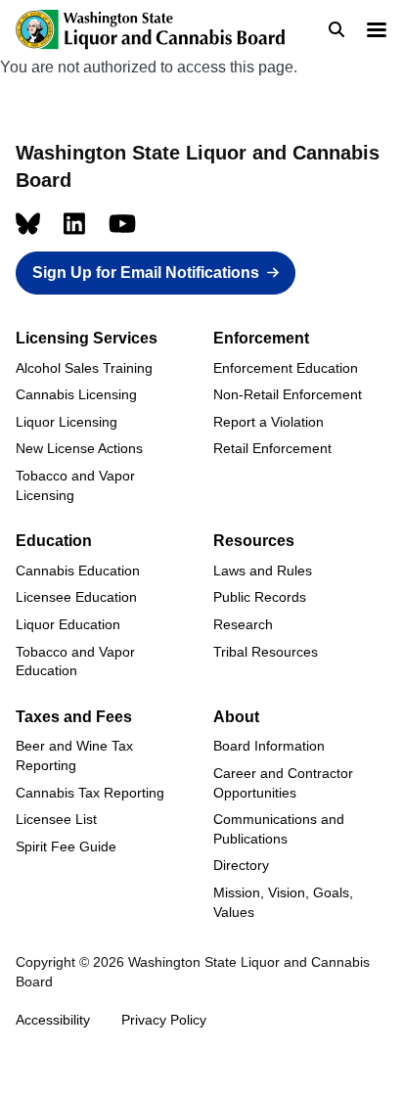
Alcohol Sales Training (84, 368)
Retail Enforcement (272, 448)
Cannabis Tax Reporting (90, 792)
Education (54, 540)
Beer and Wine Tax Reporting (74, 755)
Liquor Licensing (66, 422)
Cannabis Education (78, 570)
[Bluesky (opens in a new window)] (28, 224)
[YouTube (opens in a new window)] (122, 224)
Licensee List (56, 819)
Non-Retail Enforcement (287, 394)
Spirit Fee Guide (66, 846)
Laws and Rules (262, 570)
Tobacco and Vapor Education (75, 661)
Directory (241, 865)
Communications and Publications (278, 828)
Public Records (259, 597)
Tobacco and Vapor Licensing (75, 485)
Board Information (269, 746)
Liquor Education (68, 624)
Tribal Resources (265, 652)
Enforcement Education (285, 368)
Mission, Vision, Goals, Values (283, 902)
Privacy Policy (163, 1020)
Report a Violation (268, 422)
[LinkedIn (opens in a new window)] (74, 224)
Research (243, 624)
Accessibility (53, 1020)
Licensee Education (76, 597)
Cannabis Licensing (76, 394)
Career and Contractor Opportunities (283, 782)
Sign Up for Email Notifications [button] (145, 272)
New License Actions (79, 448)
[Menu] (375, 32)
